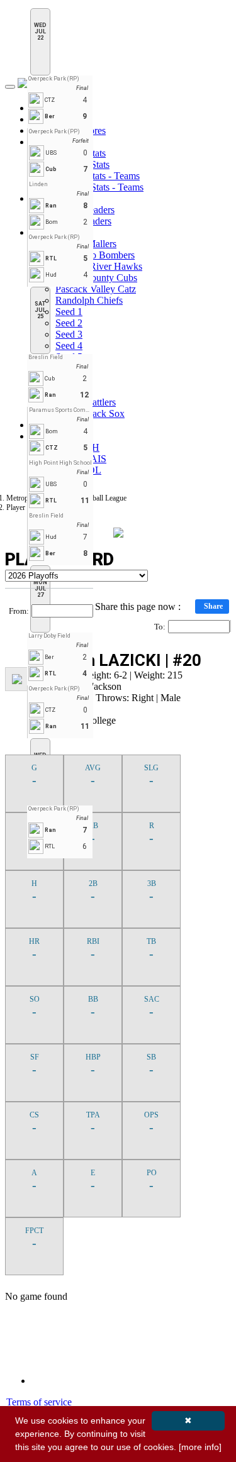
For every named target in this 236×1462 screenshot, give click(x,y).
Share (213, 606)
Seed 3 (68, 334)
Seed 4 (68, 345)
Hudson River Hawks (98, 266)
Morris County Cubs (96, 277)
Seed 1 (68, 311)
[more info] (200, 1447)
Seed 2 (68, 323)
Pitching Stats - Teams (99, 187)
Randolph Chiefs (89, 300)
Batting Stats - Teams (97, 175)
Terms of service (39, 1402)
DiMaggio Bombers (95, 255)
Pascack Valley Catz (95, 289)
